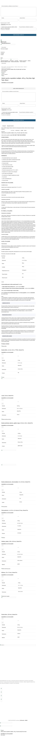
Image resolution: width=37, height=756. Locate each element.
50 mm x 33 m (20, 442)
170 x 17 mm (20, 591)
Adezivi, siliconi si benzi (19, 66)
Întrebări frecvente (3, 707)
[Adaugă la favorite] (5, 348)
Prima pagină (3, 66)
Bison (26, 132)
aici (14, 253)
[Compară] (2, 348)
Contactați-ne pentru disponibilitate (18, 86)
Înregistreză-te (18, 56)
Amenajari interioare (10, 66)
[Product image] (8, 385)
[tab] (12, 130)
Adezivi (25, 66)
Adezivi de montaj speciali (6, 68)
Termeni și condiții (3, 709)
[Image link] (6, 723)
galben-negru (20, 445)
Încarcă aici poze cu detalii (6, 108)
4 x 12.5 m (19, 525)
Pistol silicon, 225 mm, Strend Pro (9, 614)
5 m (20, 498)
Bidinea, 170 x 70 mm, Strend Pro (9, 572)
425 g (23, 266)
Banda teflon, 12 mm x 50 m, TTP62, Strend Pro (12, 350)
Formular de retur (3, 714)
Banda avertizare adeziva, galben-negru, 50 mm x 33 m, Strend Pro (17, 423)
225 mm (18, 633)
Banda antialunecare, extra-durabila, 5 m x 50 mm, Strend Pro (15, 482)
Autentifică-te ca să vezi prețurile (7, 82)
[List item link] (18, 695)
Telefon (3, 103)
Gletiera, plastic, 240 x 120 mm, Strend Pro (11, 541)
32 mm (18, 414)
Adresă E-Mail (22, 103)
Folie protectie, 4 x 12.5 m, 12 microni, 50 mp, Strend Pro (14, 510)
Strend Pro (19, 365)
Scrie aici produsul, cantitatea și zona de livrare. (10, 91)
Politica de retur (2, 712)
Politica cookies (2, 716)
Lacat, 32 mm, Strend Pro (7, 395)
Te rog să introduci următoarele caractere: (26, 112)
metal (18, 637)
